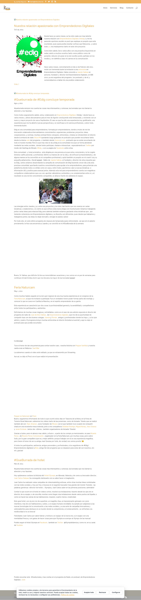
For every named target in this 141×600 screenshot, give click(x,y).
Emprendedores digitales (59, 315)
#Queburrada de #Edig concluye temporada (44, 99)
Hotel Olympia (49, 475)
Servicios (113, 8)
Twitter (88, 145)
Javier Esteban (21, 429)
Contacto (129, 8)
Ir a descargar (18, 341)
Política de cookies (67, 595)
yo (49, 46)
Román (54, 317)
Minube (55, 424)
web (28, 140)
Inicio (105, 8)
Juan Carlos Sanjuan (21, 478)
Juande (47, 317)
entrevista (82, 69)
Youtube (19, 525)
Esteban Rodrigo (69, 426)
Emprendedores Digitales (69, 39)
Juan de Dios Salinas (38, 315)
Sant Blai (36, 348)
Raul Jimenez (32, 424)
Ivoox (63, 140)
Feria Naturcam (24, 287)
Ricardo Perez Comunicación (33, 436)
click (23, 580)
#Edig (39, 148)
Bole (37, 448)
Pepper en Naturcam (22, 416)
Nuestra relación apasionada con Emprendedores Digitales (54, 26)
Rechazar (102, 592)
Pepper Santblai (82, 345)
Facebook (60, 148)
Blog (121, 8)
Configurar (116, 592)
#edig (82, 39)
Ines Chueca (91, 426)
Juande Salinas (82, 72)
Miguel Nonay (81, 426)
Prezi (34, 416)
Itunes (57, 140)
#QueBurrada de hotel (29, 460)
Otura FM (37, 137)
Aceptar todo (89, 592)
